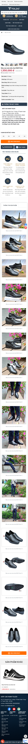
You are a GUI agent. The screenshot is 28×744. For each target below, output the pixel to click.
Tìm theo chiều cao (11, 26)
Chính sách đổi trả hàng (22, 719)
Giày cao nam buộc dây (5, 719)
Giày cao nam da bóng (5, 735)
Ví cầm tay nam (14, 715)
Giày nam (21, 19)
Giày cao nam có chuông (8, 684)
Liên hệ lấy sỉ (5, 4)
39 (8, 136)
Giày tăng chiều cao (5, 716)
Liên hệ (20, 26)
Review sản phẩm (18, 1)
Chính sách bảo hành (22, 716)
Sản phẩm (8, 22)
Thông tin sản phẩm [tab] (10, 205)
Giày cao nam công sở (5, 731)
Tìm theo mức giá (17, 22)
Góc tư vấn (10, 1)
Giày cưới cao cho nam (5, 728)
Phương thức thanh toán (22, 725)
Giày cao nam (13, 19)
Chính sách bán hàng (14, 4)
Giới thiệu (4, 1)
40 (14, 136)
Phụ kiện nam (12, 712)
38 (3, 136)
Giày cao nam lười (5, 722)
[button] (2, 64)
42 (24, 136)
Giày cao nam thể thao (5, 725)
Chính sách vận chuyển (22, 722)
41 (19, 136)
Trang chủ (6, 19)
